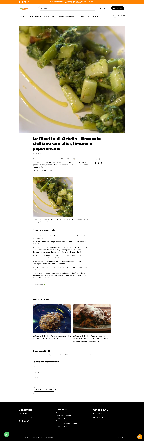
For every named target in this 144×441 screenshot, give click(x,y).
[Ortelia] (23, 8)
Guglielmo (47, 162)
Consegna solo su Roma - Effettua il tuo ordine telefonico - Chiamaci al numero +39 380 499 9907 (72, 1)
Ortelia (34, 438)
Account (105, 8)
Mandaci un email (25, 417)
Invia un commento (44, 389)
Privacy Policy (61, 418)
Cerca (58, 413)
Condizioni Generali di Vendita (67, 424)
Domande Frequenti (63, 416)
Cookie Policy (61, 421)
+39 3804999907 (25, 414)
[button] (117, 8)
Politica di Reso (62, 426)
